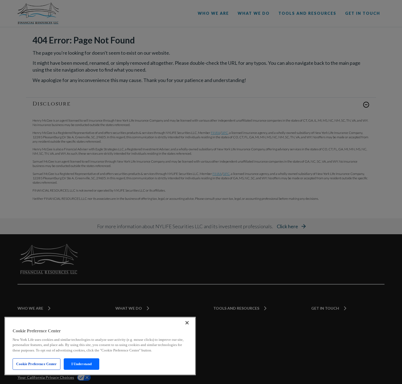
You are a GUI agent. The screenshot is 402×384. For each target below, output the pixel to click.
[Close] (187, 323)
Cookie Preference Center (36, 364)
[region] (100, 346)
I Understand (81, 364)
